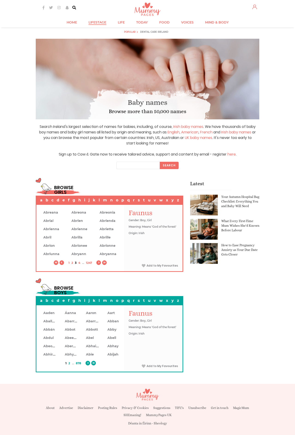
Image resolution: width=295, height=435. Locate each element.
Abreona (78, 212)
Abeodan (51, 346)
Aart (111, 313)
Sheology (160, 423)
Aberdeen (73, 346)
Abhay (112, 346)
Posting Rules (107, 408)
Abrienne (79, 229)
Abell (111, 338)
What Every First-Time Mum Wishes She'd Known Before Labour (240, 225)
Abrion (49, 246)
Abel (90, 338)
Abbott (92, 329)
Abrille (105, 237)
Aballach (50, 321)
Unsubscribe (197, 408)
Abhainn (93, 346)
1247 (89, 263)
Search (169, 165)
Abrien (77, 221)
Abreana (50, 212)
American (189, 132)
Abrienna (51, 229)
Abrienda (107, 221)
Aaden (49, 313)
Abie (90, 354)
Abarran (72, 321)
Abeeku (71, 338)
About (50, 408)
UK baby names (198, 137)
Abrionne (107, 246)
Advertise (66, 408)
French (206, 132)
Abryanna (108, 254)
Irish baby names (188, 126)
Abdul (48, 338)
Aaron (91, 313)
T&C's (179, 408)
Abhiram (50, 354)
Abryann (78, 254)
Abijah (112, 354)
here (231, 154)
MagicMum (241, 408)
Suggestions (161, 408)
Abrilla (77, 237)
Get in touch (219, 408)
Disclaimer (85, 408)
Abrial (48, 221)
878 (78, 363)
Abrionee (79, 246)
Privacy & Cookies (135, 408)
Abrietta (107, 229)
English (174, 132)
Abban (113, 321)
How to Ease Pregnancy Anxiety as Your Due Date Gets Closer (239, 249)
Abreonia (107, 212)
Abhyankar (74, 354)
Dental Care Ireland (154, 31)
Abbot (70, 329)
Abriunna (51, 254)
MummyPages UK (159, 415)
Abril (47, 237)
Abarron (93, 321)
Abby (111, 329)
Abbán (49, 329)
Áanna (70, 313)
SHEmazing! (132, 415)
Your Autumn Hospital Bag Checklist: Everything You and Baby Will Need (240, 201)
